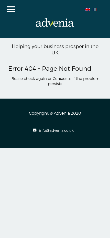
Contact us (62, 78)
